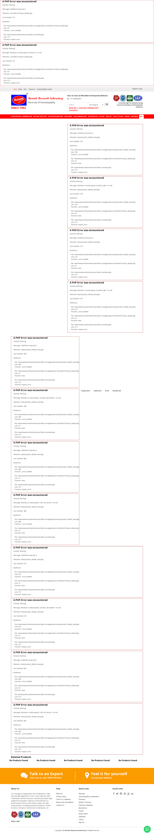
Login (140, 89)
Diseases (82, 799)
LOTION (101, 116)
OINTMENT (134, 116)
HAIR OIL (109, 116)
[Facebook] (114, 793)
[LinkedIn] (132, 793)
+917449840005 (75, 99)
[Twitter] (117, 793)
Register (135, 89)
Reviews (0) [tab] (117, 391)
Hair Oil (81, 822)
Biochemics (83, 808)
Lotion (81, 819)
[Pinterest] (125, 793)
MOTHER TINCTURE (40, 116)
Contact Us (31, 89)
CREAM (127, 116)
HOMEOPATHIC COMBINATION (21, 116)
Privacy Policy (61, 796)
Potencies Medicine (86, 805)
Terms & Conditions (63, 799)
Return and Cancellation (65, 802)
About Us (59, 793)
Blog (15, 89)
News (20, 89)
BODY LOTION (118, 116)
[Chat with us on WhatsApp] (147, 829)
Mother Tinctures (85, 802)
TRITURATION (93, 116)
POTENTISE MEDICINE (55, 116)
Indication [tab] (98, 391)
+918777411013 (54, 777)
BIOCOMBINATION (80, 116)
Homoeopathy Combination (89, 796)
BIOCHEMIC (68, 116)
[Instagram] (121, 793)
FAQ (25, 89)
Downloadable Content (44, 89)
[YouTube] (128, 793)
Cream (81, 811)
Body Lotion (83, 814)
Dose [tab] (107, 391)
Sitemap (82, 793)
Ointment (82, 817)
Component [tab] (85, 391)
